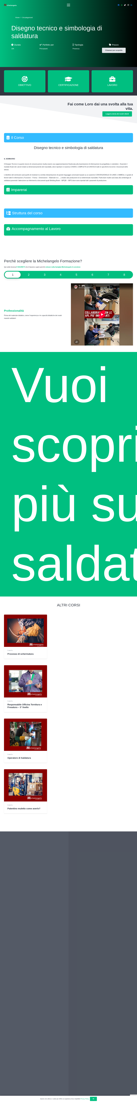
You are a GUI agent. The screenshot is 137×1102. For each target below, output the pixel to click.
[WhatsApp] (121, 5)
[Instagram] (128, 5)
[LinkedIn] (131, 5)
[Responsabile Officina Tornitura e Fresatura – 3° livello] (25, 681)
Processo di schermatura (20, 654)
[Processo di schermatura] (25, 631)
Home (17, 17)
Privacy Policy (85, 1099)
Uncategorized (27, 17)
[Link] (10, 5)
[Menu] (68, 5)
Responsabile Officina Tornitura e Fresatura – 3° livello (24, 706)
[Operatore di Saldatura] (25, 735)
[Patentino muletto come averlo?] (25, 785)
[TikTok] (125, 5)
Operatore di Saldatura (19, 758)
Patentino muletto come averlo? (23, 808)
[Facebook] (118, 5)
